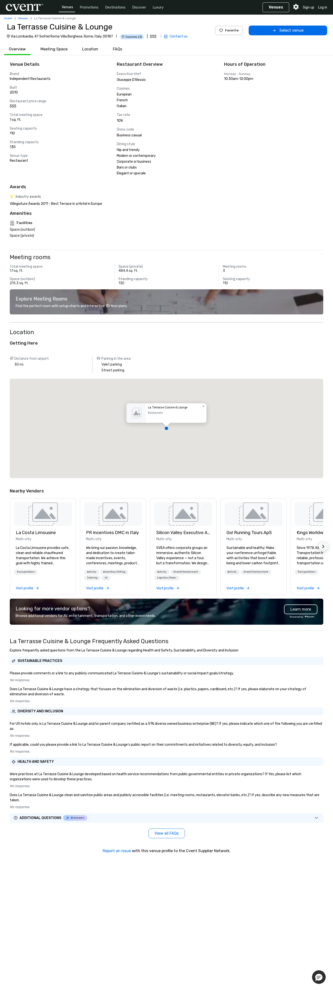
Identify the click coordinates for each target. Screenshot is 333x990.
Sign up (308, 7)
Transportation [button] (26, 571)
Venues (67, 7)
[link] (43, 514)
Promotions (89, 7)
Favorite (232, 30)
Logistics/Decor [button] (166, 577)
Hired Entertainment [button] (185, 571)
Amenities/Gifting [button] (114, 571)
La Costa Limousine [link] (36, 532)
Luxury (158, 7)
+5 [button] (105, 577)
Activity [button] (91, 571)
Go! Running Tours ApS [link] (249, 532)
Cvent (8, 18)
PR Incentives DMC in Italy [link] (112, 532)
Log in (322, 7)
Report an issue (117, 851)
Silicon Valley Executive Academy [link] (183, 532)
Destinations (115, 7)
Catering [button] (92, 577)
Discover (139, 7)
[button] (166, 428)
